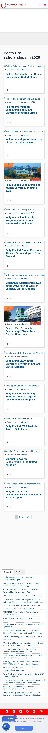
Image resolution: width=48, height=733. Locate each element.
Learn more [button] (36, 722)
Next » (27, 517)
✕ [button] (15, 717)
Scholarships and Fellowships (18, 70)
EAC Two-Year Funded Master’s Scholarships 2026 (22, 596)
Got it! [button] (24, 728)
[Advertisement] (24, 16)
